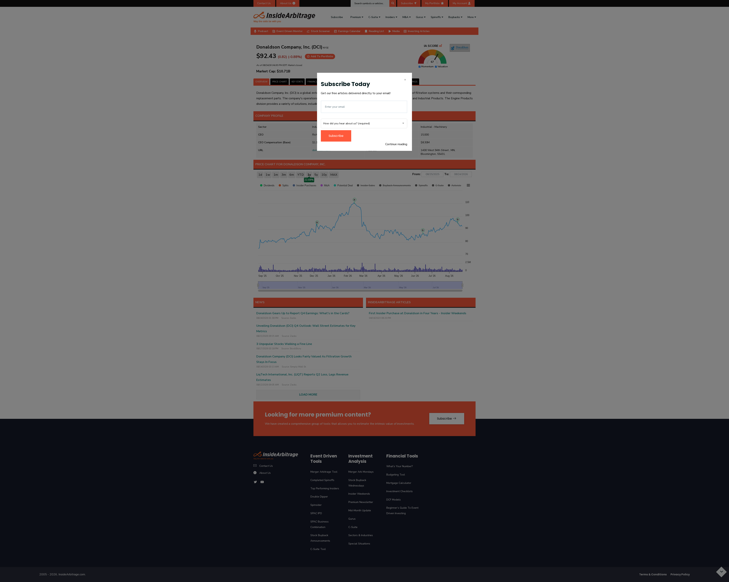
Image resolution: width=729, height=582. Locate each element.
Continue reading (396, 144)
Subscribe (336, 136)
